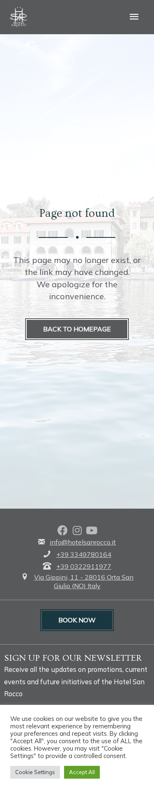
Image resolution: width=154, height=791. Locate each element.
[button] (77, 329)
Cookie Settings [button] (35, 772)
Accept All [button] (82, 772)
